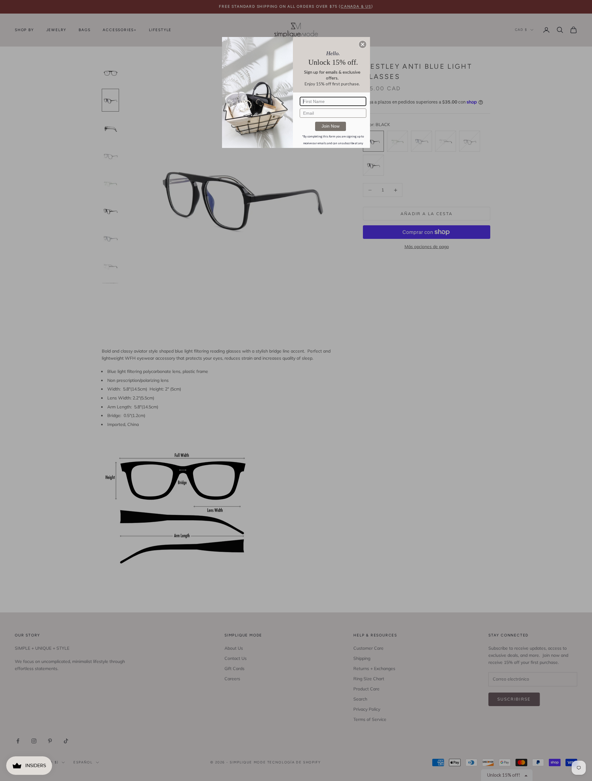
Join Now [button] (330, 126)
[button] (362, 44)
